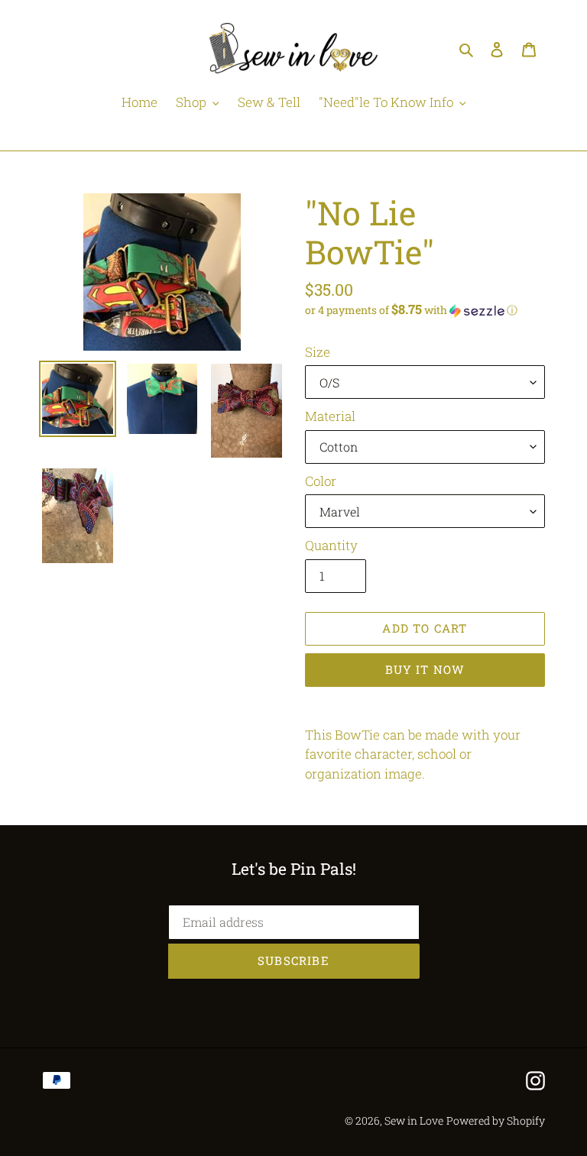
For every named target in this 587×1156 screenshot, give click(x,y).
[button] (411, 310)
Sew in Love (413, 1120)
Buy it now (425, 669)
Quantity (331, 545)
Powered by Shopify (495, 1120)
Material (330, 416)
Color (320, 481)
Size (317, 352)
